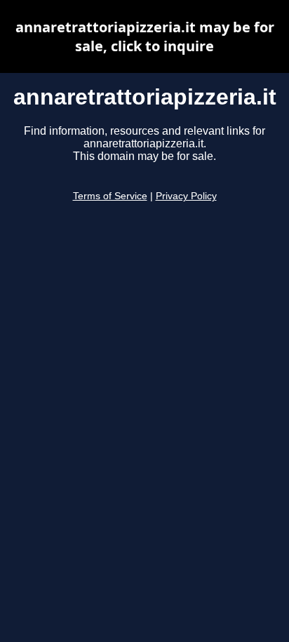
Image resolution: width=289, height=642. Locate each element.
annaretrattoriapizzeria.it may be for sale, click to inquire (144, 36)
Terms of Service (110, 196)
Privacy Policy (186, 196)
